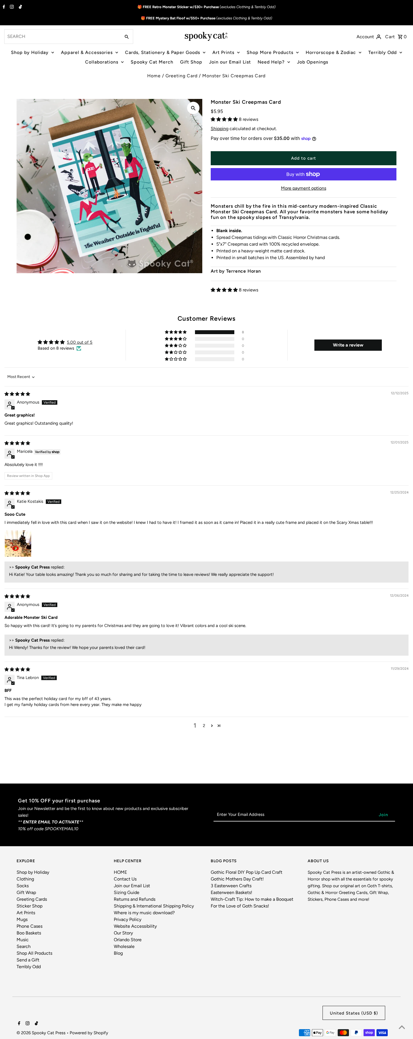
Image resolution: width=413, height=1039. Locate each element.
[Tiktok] (19, 7)
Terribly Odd (382, 52)
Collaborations (101, 62)
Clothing (25, 879)
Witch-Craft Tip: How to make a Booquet (252, 899)
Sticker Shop (29, 906)
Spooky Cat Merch (152, 62)
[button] (225, 119)
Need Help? (271, 62)
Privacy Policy (127, 919)
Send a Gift (28, 960)
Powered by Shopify (89, 1032)
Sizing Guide (126, 892)
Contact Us (125, 879)
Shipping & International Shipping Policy (154, 906)
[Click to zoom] (193, 108)
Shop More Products (270, 52)
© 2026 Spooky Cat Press (42, 1032)
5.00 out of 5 (79, 342)
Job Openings (312, 62)
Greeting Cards (32, 899)
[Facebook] (3, 7)
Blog (118, 953)
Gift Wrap (26, 892)
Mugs (22, 919)
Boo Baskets (29, 933)
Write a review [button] (348, 345)
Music (23, 939)
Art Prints (223, 52)
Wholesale (124, 946)
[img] (17, 394)
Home (154, 75)
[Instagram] (11, 7)
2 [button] (204, 725)
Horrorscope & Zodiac (331, 52)
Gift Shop (191, 62)
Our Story (123, 933)
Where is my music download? (144, 912)
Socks (23, 885)
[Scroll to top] (401, 1027)
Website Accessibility (135, 926)
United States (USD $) (354, 1013)
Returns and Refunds (134, 899)
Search (24, 946)
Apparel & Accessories (87, 52)
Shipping (219, 128)
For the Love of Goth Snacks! (240, 906)
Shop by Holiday (30, 52)
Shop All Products (34, 953)
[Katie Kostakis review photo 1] (17, 543)
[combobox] (61, 37)
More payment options (303, 188)
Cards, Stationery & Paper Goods (162, 52)
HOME (120, 872)
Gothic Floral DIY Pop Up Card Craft (246, 872)
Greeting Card (181, 75)
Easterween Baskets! (231, 892)
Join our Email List (230, 62)
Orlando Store (128, 939)
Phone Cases (29, 926)
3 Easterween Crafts (231, 885)
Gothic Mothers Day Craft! (237, 879)
